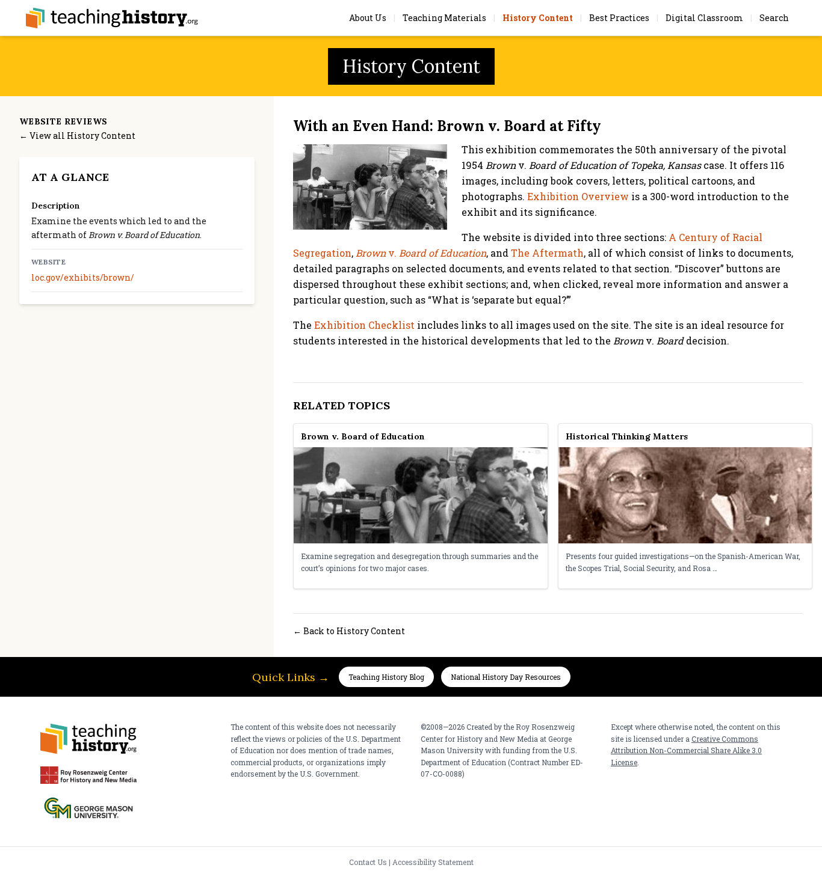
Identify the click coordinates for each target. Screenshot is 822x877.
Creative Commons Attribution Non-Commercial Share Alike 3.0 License (686, 750)
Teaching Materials (444, 17)
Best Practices (619, 17)
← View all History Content (77, 135)
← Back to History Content (349, 631)
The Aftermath (547, 252)
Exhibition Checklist (364, 325)
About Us (367, 17)
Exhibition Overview (578, 196)
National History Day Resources (506, 677)
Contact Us (368, 862)
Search (774, 17)
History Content (537, 17)
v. (421, 252)
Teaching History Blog (386, 677)
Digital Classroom (704, 17)
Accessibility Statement (433, 862)
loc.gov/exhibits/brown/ (82, 278)
